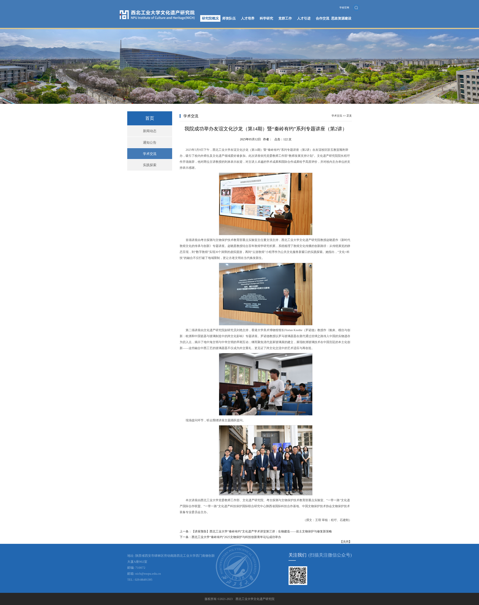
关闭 (346, 541)
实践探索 (149, 165)
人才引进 (304, 18)
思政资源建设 (341, 18)
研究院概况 (210, 18)
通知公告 (149, 142)
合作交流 (322, 18)
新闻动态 (149, 131)
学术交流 (149, 154)
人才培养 (247, 18)
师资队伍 (229, 18)
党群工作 (285, 18)
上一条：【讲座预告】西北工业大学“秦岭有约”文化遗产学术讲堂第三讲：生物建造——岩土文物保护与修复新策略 (256, 531)
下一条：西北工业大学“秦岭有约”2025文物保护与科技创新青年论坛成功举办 (230, 537)
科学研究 (266, 18)
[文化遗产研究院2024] (157, 11)
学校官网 (344, 7)
